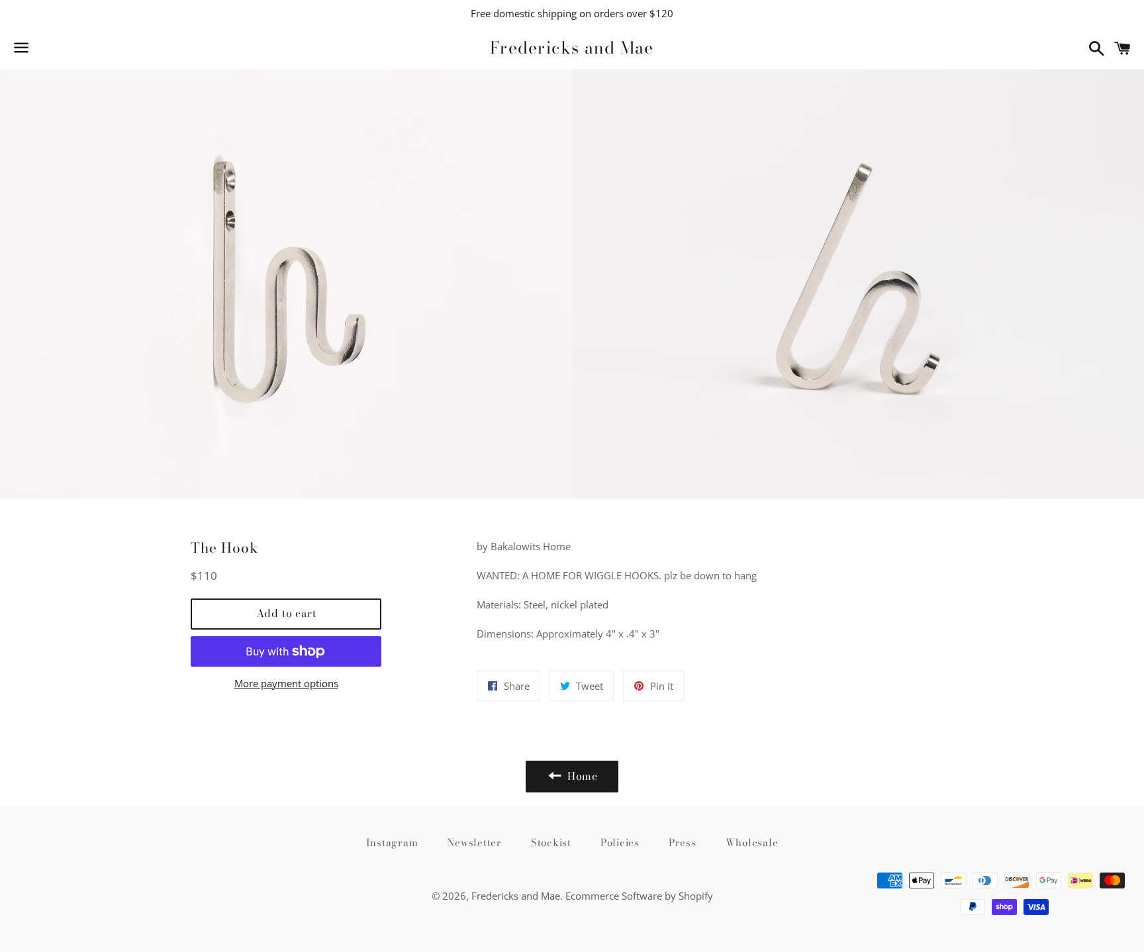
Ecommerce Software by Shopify (639, 895)
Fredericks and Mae (572, 48)
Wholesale (752, 842)
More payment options (286, 683)
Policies (620, 842)
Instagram (392, 842)
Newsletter (474, 842)
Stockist (551, 842)
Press (682, 842)
